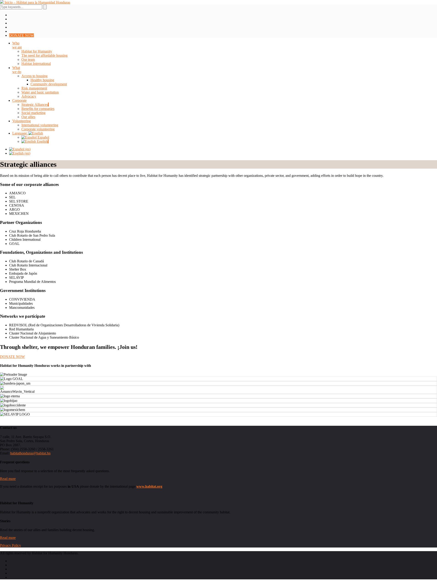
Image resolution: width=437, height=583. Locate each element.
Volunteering (21, 121)
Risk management (34, 88)
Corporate (19, 100)
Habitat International (36, 64)
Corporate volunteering (38, 129)
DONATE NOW (21, 35)
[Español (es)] (19, 149)
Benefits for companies (37, 109)
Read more (8, 479)
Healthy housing (42, 80)
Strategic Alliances (34, 104)
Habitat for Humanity (36, 51)
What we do (16, 70)
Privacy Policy (10, 545)
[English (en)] (19, 153)
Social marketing (33, 113)
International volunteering (39, 125)
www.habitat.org (149, 486)
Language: (20, 133)
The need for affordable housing (44, 55)
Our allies (28, 117)
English (42, 141)
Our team (28, 59)
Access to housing (34, 76)
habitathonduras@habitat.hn (30, 453)
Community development (48, 84)
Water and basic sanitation (40, 92)
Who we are (17, 45)
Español (43, 137)
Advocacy (28, 96)
